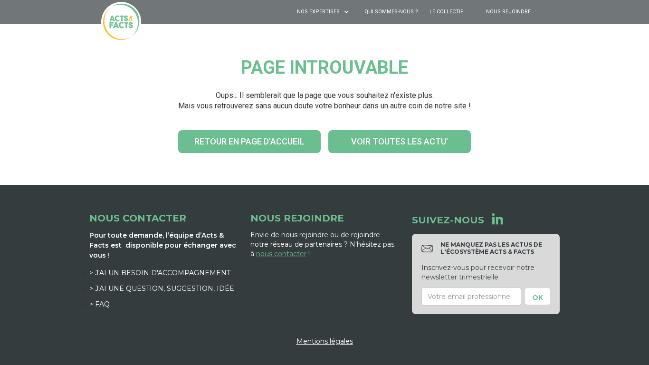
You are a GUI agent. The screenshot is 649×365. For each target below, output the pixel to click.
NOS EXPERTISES (318, 12)
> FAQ (99, 304)
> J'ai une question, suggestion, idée (161, 288)
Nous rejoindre (508, 12)
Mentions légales (324, 341)
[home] (121, 22)
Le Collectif (446, 12)
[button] (324, 12)
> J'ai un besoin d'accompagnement (159, 273)
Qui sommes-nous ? (391, 12)
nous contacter (281, 254)
